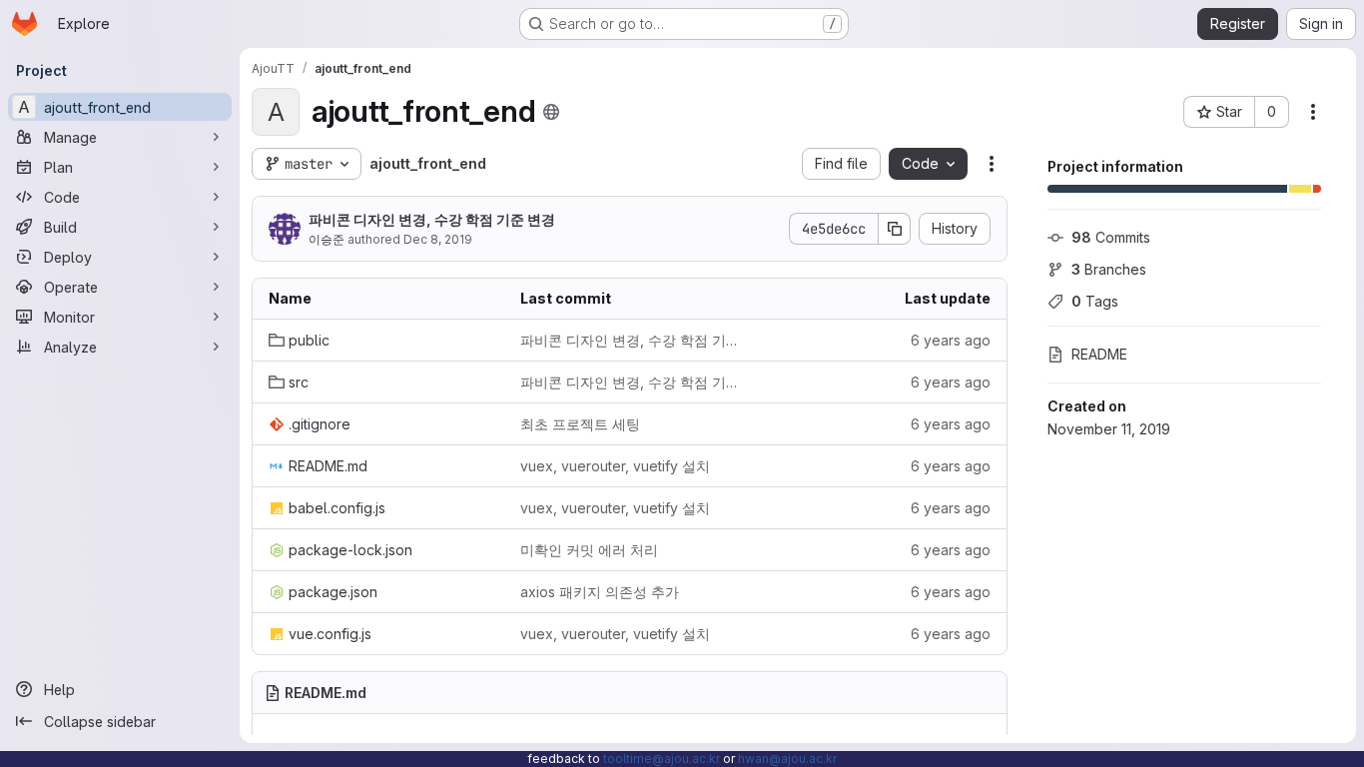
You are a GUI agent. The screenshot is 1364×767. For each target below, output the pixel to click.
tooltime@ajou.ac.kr (661, 758)
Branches (1108, 269)
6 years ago (951, 340)
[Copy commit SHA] (895, 229)
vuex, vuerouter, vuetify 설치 (615, 465)
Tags (1094, 301)
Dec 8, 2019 (437, 239)
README (1099, 354)
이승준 (326, 239)
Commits (1110, 237)
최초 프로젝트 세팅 (580, 423)
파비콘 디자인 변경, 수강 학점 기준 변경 (432, 219)
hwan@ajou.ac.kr (787, 758)
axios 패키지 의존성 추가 (599, 591)
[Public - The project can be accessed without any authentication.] (551, 112)
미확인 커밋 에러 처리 (589, 549)
